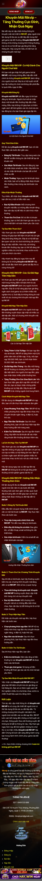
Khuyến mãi (9, 867)
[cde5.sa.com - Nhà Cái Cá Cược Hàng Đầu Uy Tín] (21, 4)
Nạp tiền (7, 863)
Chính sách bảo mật (21, 821)
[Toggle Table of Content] (6, 59)
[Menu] (3, 4)
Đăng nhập (8, 851)
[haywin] (21, 876)
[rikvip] (21, 870)
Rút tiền (7, 859)
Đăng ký (7, 855)
